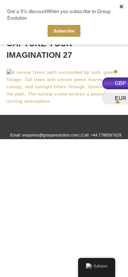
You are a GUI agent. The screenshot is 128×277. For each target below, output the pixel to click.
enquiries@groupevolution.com (50, 135)
